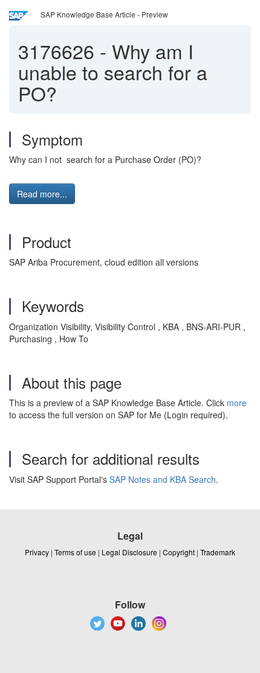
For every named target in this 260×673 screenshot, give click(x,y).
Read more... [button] (42, 194)
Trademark (217, 552)
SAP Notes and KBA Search (162, 479)
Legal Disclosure (129, 552)
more (237, 403)
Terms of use (75, 552)
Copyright (179, 552)
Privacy (37, 552)
